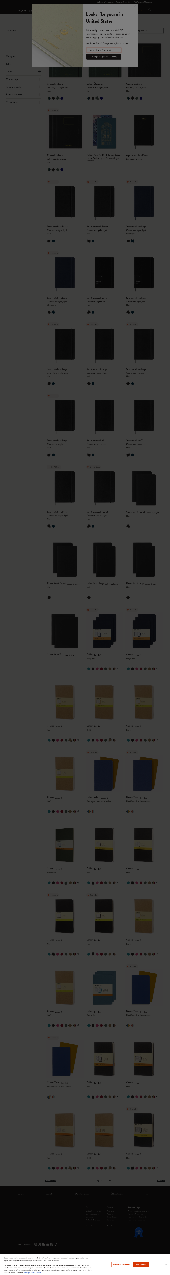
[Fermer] (166, 1264)
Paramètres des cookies (121, 1264)
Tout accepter (141, 1264)
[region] (85, 1264)
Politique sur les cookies (32, 1272)
